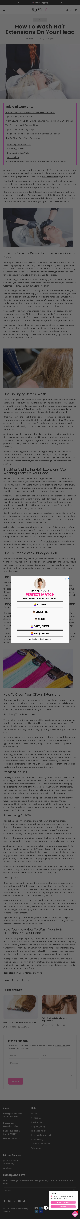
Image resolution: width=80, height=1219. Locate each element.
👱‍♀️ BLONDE (40, 604)
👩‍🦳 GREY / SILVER (40, 626)
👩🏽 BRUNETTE (40, 611)
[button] (75, 1214)
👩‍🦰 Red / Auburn (40, 633)
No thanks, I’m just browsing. (40, 639)
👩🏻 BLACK (40, 619)
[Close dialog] (66, 578)
